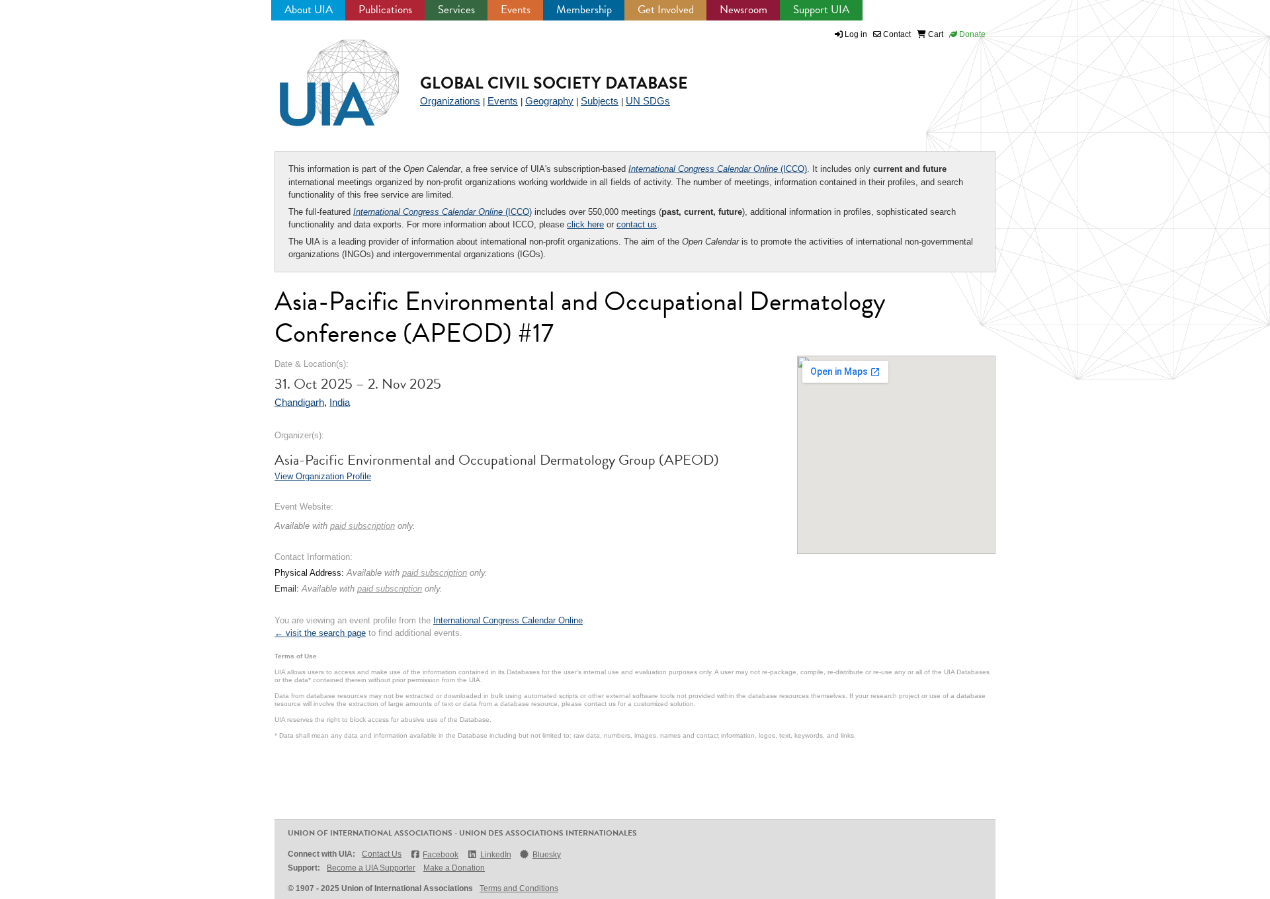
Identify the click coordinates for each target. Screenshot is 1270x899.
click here (585, 224)
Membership (584, 9)
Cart (934, 34)
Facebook (440, 854)
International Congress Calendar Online (508, 620)
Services (456, 9)
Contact (896, 34)
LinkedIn (495, 854)
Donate (971, 34)
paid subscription (362, 526)
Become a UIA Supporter (371, 868)
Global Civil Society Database (554, 83)
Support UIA (821, 9)
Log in (856, 34)
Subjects (599, 100)
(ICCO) (717, 169)
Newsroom (743, 9)
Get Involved (666, 9)
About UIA (308, 9)
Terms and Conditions (519, 888)
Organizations (450, 100)
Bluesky (546, 854)
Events (515, 9)
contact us (636, 224)
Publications (385, 9)
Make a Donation (454, 868)
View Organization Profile (323, 476)
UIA (324, 75)
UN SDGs (648, 100)
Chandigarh (299, 402)
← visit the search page (320, 633)
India (339, 402)
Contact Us (382, 854)
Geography (549, 100)
